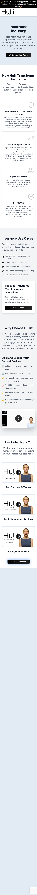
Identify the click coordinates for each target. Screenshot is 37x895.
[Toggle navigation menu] (33, 12)
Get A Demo (18, 308)
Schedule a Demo (20, 55)
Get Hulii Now (20, 562)
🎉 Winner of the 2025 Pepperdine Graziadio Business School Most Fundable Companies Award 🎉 (18, 4)
